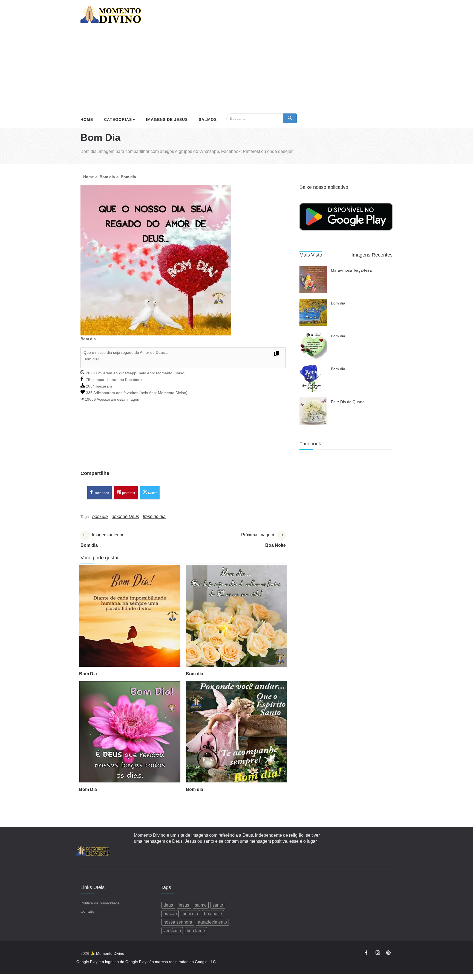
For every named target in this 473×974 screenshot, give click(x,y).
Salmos (208, 119)
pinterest (128, 493)
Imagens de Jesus (167, 119)
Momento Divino (170, 373)
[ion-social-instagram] (378, 953)
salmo (201, 905)
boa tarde (196, 930)
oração (170, 913)
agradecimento (212, 922)
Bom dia (194, 673)
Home (86, 119)
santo (217, 905)
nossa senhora (177, 922)
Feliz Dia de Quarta (348, 402)
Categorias (118, 119)
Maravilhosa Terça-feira (351, 270)
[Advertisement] (236, 70)
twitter (152, 493)
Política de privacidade (100, 903)
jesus (184, 905)
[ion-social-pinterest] (388, 953)
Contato (87, 911)
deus (168, 905)
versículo (172, 930)
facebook (101, 493)
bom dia (190, 913)
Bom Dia (88, 673)
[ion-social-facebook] (367, 953)
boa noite (213, 913)
